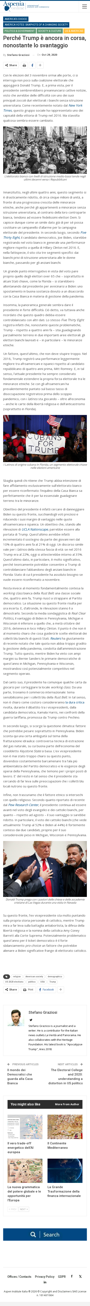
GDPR (62, 1276)
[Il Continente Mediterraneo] (65, 1127)
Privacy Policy (44, 1276)
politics (32, 982)
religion (17, 976)
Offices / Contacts (19, 1276)
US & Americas (74, 31)
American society (34, 976)
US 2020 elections (14, 982)
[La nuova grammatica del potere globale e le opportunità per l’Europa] (25, 1171)
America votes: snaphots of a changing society (36, 24)
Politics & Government (20, 31)
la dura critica (75, 702)
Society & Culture (49, 31)
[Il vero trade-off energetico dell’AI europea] (25, 1127)
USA (42, 982)
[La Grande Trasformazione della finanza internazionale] (65, 1171)
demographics (55, 976)
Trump (52, 982)
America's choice (16, 19)
